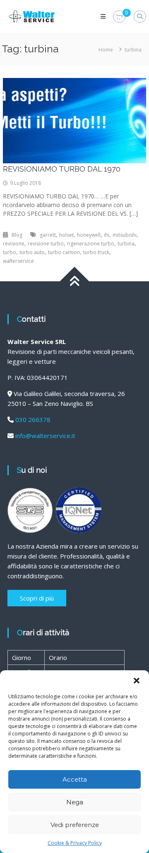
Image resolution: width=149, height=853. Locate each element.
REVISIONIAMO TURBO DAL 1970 (61, 169)
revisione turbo (46, 243)
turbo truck (96, 252)
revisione (13, 243)
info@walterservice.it (45, 435)
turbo (9, 252)
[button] (136, 680)
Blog (17, 234)
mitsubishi (125, 234)
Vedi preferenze (74, 825)
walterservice (18, 260)
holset (66, 234)
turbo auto (32, 252)
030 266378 (32, 419)
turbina (126, 243)
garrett (48, 234)
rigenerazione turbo (90, 243)
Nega (74, 802)
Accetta (74, 779)
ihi (106, 234)
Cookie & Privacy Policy (75, 842)
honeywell (89, 234)
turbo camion (64, 252)
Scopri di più (37, 598)
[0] (119, 17)
